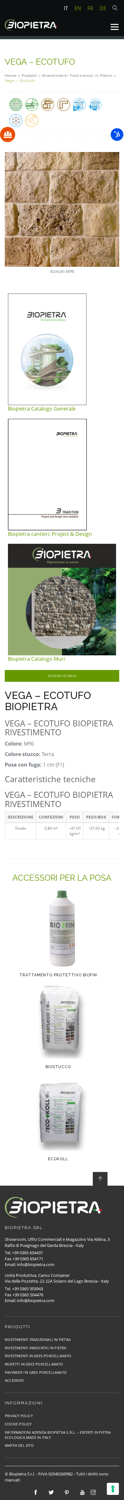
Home (11, 75)
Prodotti (29, 75)
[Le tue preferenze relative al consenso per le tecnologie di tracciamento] (113, 1489)
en (77, 8)
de (103, 8)
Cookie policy (18, 1424)
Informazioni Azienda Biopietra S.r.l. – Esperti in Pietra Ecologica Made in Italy (58, 1435)
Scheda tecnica (62, 676)
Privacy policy (19, 1415)
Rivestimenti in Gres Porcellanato (38, 1355)
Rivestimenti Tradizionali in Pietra (77, 75)
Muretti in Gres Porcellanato (34, 1364)
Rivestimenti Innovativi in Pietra (35, 1347)
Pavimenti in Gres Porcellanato (36, 1372)
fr (90, 8)
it (66, 8)
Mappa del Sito (19, 1445)
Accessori (14, 1380)
